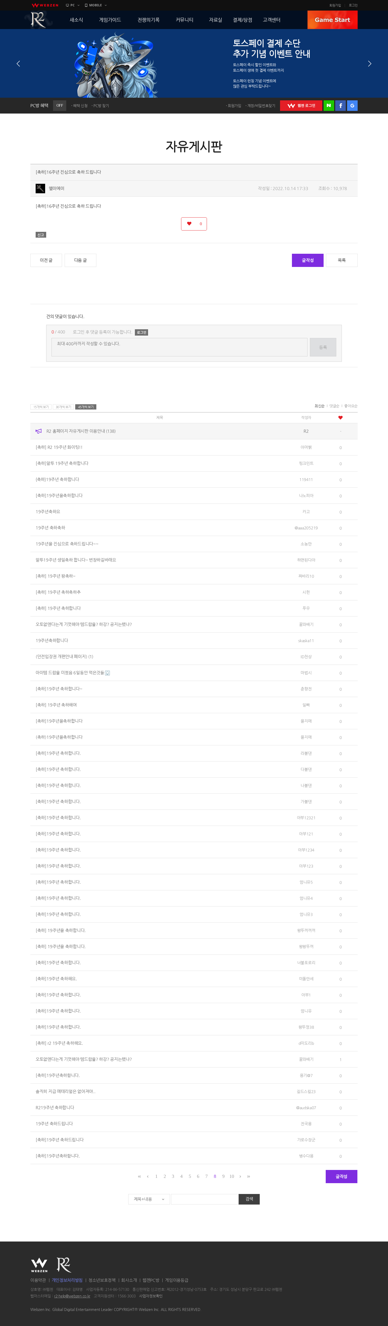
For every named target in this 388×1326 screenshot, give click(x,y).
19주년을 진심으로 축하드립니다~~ (67, 543)
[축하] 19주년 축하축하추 (58, 592)
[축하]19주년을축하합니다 (59, 495)
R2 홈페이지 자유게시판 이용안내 (81, 431)
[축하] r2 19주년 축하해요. (59, 1043)
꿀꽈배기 (306, 624)
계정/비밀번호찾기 (261, 106)
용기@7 (306, 1075)
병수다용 (306, 1156)
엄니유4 (306, 898)
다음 (370, 63)
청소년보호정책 (102, 1280)
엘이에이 (56, 188)
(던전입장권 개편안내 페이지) (64, 656)
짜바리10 (306, 576)
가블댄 (306, 801)
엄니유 (306, 1011)
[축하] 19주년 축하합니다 (58, 608)
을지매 (306, 721)
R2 (38, 20)
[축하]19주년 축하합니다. (58, 753)
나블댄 (306, 785)
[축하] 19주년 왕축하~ (55, 576)
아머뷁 (306, 447)
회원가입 (335, 5)
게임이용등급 (176, 1280)
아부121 (306, 833)
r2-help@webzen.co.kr (72, 1296)
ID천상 (306, 656)
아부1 (306, 995)
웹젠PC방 (151, 1280)
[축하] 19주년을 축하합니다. (61, 930)
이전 (18, 63)
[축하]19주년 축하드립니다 (60, 1139)
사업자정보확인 (151, 1296)
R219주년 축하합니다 (55, 1107)
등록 (323, 347)
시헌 (306, 592)
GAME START (332, 20)
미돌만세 (306, 978)
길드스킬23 (306, 1091)
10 (231, 1176)
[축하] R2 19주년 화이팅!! (59, 447)
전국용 (306, 1123)
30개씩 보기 (63, 407)
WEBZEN (39, 1265)
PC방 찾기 (101, 106)
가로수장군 (306, 1139)
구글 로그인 (352, 105)
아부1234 (306, 850)
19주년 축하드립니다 (54, 1123)
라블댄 (306, 753)
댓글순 (334, 406)
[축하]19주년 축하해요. (56, 978)
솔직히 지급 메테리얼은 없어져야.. (65, 1091)
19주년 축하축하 (50, 527)
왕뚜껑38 (306, 1027)
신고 (41, 235)
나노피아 (306, 495)
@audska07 (306, 1107)
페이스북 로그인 (340, 105)
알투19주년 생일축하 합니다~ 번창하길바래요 (76, 559)
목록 (342, 260)
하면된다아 (306, 560)
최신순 (320, 406)
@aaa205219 (306, 527)
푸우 (306, 608)
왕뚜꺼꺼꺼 (306, 930)
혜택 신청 (80, 106)
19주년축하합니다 (52, 640)
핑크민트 (306, 463)
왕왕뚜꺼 (306, 946)
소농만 (306, 544)
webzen (45, 5)
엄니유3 (306, 914)
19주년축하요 (48, 511)
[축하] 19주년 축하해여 (56, 704)
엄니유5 (306, 882)
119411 (306, 479)
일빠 (306, 705)
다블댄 (306, 769)
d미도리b (306, 1043)
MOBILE (95, 5)
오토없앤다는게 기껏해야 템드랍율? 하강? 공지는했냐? (84, 624)
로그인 (353, 5)
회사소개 (129, 1280)
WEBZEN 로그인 (301, 105)
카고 (306, 511)
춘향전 (306, 688)
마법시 (306, 672)
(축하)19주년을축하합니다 (59, 737)
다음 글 (80, 260)
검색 (249, 1198)
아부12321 (306, 817)
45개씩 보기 (86, 407)
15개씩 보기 (41, 407)
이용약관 (38, 1280)
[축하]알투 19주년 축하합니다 (62, 463)
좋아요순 (351, 406)
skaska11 (306, 640)
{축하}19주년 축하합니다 (57, 479)
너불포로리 (306, 962)
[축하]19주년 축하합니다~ (59, 688)
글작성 (308, 260)
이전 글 (46, 260)
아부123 (306, 866)
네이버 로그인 (329, 105)
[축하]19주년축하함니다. (58, 1075)
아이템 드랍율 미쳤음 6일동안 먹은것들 (70, 672)
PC (72, 5)
